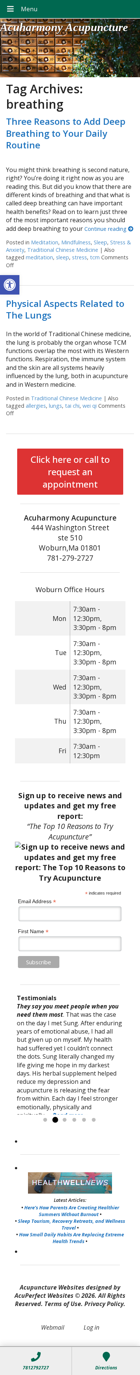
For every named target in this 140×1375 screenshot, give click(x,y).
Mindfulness (76, 242)
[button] (9, 285)
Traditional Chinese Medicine (62, 249)
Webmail (52, 1327)
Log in (91, 1327)
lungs (55, 405)
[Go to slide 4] (74, 1120)
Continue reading (106, 228)
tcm (95, 257)
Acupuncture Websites (52, 1287)
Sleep (100, 242)
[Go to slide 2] (55, 1120)
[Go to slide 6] (93, 1120)
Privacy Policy (104, 1304)
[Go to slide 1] (45, 1120)
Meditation (44, 242)
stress (79, 257)
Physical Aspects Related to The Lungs (65, 309)
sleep (62, 257)
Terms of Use (62, 1304)
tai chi (72, 405)
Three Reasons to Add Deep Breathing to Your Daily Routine (65, 133)
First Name (33, 931)
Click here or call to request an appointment (70, 471)
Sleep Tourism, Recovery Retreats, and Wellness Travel (71, 1224)
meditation (39, 257)
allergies (36, 405)
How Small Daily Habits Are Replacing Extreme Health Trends (71, 1238)
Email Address (37, 901)
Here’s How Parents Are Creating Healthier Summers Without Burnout (71, 1211)
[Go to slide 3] (64, 1120)
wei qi (90, 405)
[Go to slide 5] (84, 1120)
